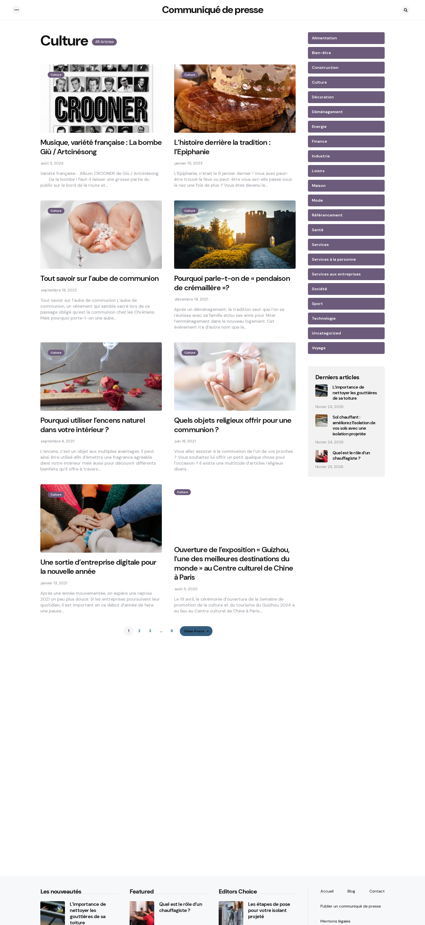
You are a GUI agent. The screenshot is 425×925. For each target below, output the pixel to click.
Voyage (319, 347)
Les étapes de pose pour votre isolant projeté (269, 910)
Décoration (323, 97)
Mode (317, 200)
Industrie (321, 156)
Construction (325, 67)
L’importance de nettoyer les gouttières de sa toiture (355, 392)
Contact (377, 891)
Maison (319, 185)
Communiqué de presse (212, 9)
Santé (317, 229)
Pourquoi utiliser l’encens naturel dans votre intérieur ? (92, 425)
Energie (319, 126)
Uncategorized (326, 333)
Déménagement (327, 111)
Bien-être (321, 52)
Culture (56, 75)
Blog (351, 891)
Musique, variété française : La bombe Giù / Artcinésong (101, 147)
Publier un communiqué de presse (350, 906)
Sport (317, 303)
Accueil (327, 891)
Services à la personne (334, 259)
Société (319, 288)
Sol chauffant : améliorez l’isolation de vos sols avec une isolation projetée (354, 425)
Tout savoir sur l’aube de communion (99, 278)
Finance (319, 141)
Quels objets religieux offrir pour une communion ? (232, 425)
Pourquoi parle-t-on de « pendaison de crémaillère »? (232, 283)
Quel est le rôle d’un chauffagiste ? (351, 455)
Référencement (327, 215)
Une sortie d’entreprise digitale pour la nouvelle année (98, 567)
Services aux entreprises (336, 274)
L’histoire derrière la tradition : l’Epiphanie (222, 147)
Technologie (324, 318)
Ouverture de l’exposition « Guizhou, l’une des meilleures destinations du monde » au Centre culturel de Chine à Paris (233, 563)
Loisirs (318, 170)
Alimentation (324, 38)
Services (320, 244)
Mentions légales (335, 921)
